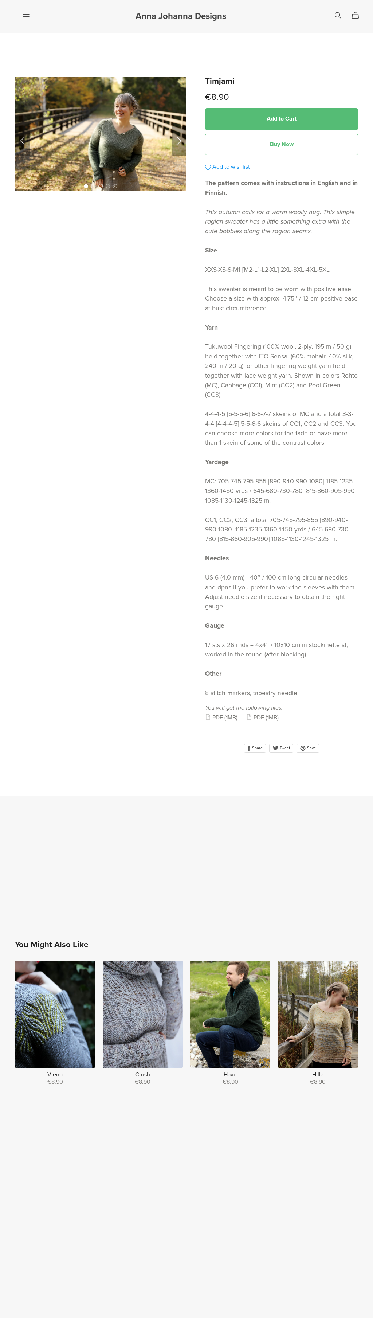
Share (257, 748)
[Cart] (358, 15)
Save (311, 748)
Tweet (284, 748)
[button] (22, 141)
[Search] (338, 15)
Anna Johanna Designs (181, 16)
